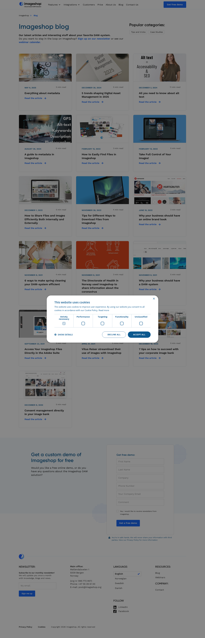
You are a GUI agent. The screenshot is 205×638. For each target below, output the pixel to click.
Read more (104, 310)
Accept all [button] (139, 334)
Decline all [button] (114, 334)
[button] (63, 334)
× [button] (154, 299)
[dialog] (102, 319)
